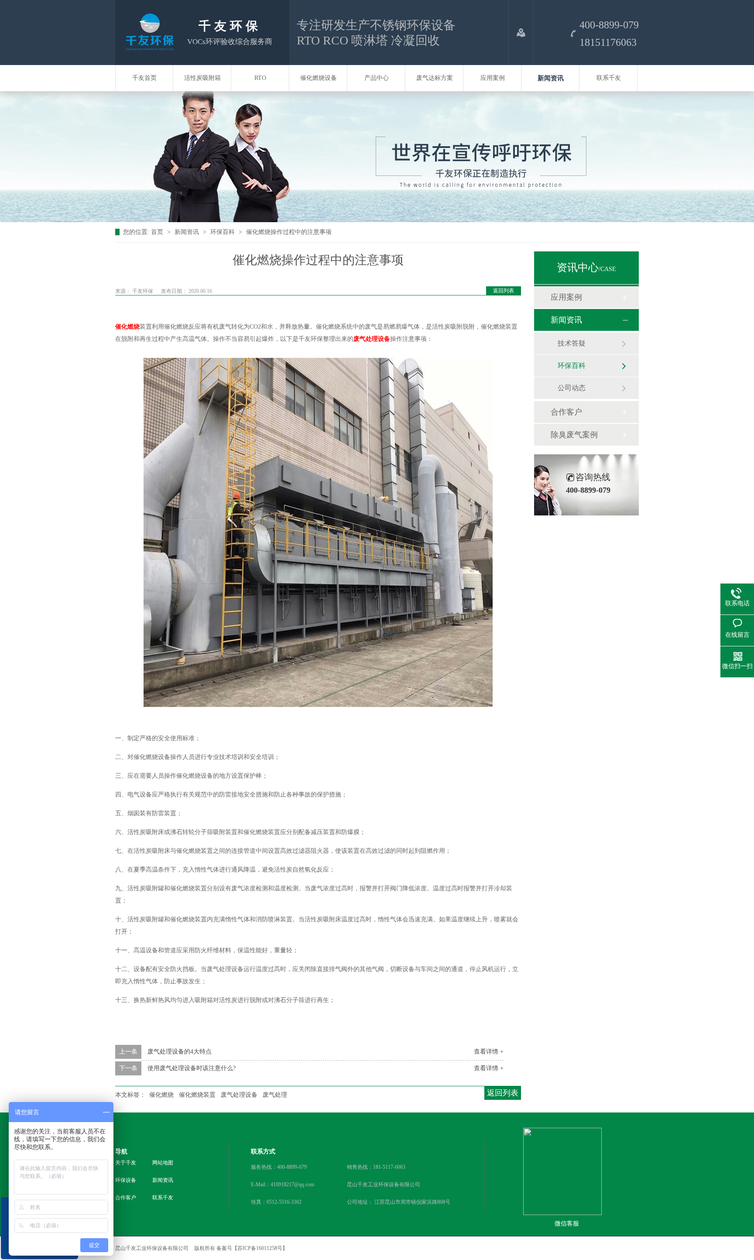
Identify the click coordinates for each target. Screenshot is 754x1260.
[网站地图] (521, 32)
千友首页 (144, 78)
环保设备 (125, 1180)
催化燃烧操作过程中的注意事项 (289, 232)
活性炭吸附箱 (202, 78)
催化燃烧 (127, 326)
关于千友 (125, 1163)
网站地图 (162, 1163)
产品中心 (376, 78)
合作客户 (566, 412)
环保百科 (223, 232)
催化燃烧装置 (197, 1095)
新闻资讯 (551, 78)
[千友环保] (148, 47)
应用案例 (492, 78)
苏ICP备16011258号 (259, 1248)
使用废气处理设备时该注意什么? (191, 1068)
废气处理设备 (371, 339)
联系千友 (608, 78)
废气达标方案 (434, 78)
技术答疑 (572, 343)
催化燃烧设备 (318, 78)
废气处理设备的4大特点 (179, 1051)
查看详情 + (489, 1051)
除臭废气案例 (574, 434)
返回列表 (503, 291)
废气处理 (275, 1095)
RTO (260, 78)
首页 (158, 232)
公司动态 (572, 387)
